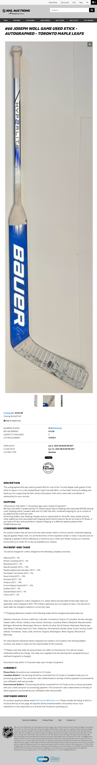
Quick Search (45, 20)
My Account (65, 3)
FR (87, 3)
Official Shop (53, 3)
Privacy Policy (47, 720)
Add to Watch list (13, 420)
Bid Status (74, 20)
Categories (30, 20)
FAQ (74, 3)
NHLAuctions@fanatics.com (47, 700)
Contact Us (71, 720)
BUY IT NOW (60, 20)
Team (5, 20)
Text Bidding (88, 20)
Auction (52, 452)
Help (81, 3)
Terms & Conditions (29, 720)
